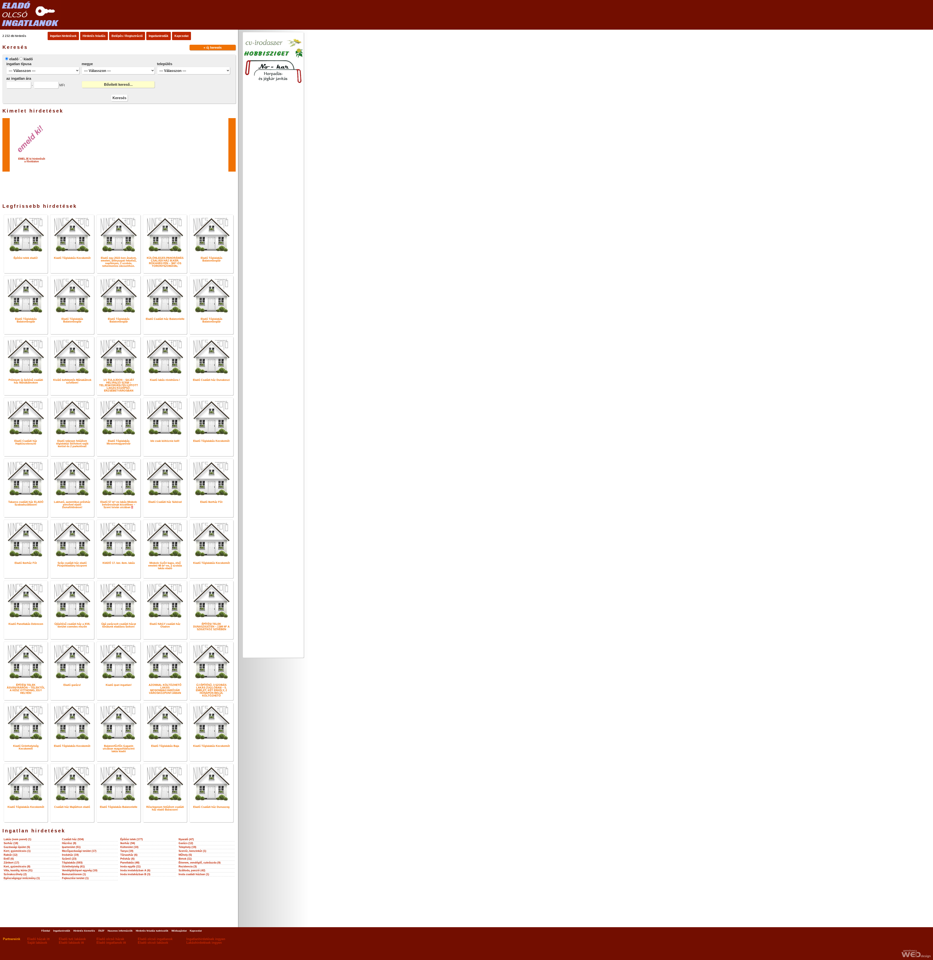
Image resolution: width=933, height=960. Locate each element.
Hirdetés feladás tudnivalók (152, 930)
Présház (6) (127, 858)
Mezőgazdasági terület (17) (79, 850)
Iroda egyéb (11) (130, 866)
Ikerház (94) (127, 843)
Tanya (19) (126, 850)
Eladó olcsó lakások (153, 942)
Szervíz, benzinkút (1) (192, 850)
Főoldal (45, 930)
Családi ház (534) (73, 839)
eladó (13, 59)
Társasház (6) (129, 854)
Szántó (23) (69, 858)
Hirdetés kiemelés (84, 930)
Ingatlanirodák (158, 36)
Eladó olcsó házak (110, 939)
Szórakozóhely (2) (15, 874)
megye (87, 64)
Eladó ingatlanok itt (111, 942)
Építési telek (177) (131, 839)
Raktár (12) (10, 854)
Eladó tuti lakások (72, 939)
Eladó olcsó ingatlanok (155, 939)
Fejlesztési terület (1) (75, 878)
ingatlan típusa (18, 64)
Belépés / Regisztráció (127, 36)
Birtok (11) (185, 858)
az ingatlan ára (18, 78)
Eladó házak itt (38, 939)
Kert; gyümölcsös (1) (17, 850)
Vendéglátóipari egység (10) (79, 870)
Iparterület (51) (71, 847)
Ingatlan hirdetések (63, 36)
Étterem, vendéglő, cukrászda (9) (200, 862)
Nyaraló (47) (186, 839)
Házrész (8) (69, 843)
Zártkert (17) (11, 862)
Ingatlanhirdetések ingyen (205, 939)
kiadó (28, 59)
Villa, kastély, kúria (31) (18, 870)
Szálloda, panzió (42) (192, 870)
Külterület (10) (129, 847)
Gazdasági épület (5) (17, 847)
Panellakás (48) (129, 862)
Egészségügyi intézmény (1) (22, 878)
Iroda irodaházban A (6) (135, 870)
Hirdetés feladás (94, 36)
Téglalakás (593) (72, 862)
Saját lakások (37, 942)
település (164, 64)
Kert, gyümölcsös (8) (17, 866)
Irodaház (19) (70, 854)
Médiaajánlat (179, 930)
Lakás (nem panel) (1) (17, 839)
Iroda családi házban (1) (194, 874)
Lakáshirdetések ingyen (204, 942)
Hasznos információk (120, 930)
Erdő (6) (9, 858)
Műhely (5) (185, 854)
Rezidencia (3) (188, 866)
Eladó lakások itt (71, 942)
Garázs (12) (186, 843)
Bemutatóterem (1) (74, 874)
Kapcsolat (181, 36)
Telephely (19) (187, 847)
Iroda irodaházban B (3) (135, 874)
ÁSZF (101, 930)
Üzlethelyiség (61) (73, 866)
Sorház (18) (11, 843)
